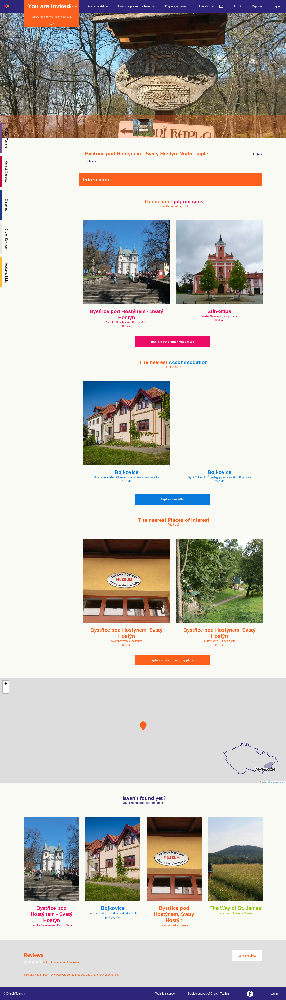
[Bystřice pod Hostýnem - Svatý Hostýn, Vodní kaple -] (143, 127)
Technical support (165, 993)
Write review (247, 955)
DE (240, 6)
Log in (276, 6)
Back (258, 154)
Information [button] (204, 6)
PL (234, 6)
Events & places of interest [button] (135, 6)
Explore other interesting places (173, 660)
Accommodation (98, 6)
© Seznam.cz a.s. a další (276, 782)
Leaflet (263, 782)
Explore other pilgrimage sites (172, 341)
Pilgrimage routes (175, 6)
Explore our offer (173, 499)
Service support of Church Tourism (209, 993)
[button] (143, 726)
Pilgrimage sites (67, 6)
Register (257, 6)
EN (227, 6)
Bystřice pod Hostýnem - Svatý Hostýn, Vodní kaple (146, 153)
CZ (221, 6)
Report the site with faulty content (51, 16)
